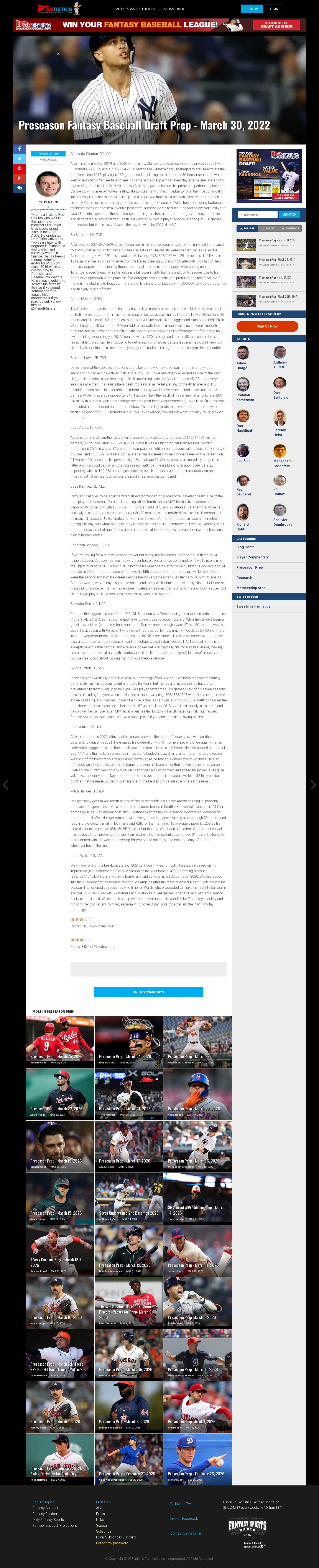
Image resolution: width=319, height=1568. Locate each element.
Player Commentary (253, 557)
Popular (249, 228)
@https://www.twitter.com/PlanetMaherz (53, 209)
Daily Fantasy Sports (48, 1520)
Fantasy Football (45, 1514)
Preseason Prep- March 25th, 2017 (278, 297)
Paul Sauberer (244, 491)
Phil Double (279, 491)
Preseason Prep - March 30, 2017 (277, 240)
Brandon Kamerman (245, 397)
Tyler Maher (48, 202)
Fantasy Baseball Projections (55, 1525)
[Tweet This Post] (19, 159)
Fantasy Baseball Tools (135, 9)
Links (100, 1520)
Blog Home (246, 547)
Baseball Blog (173, 9)
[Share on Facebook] (19, 149)
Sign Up (252, 9)
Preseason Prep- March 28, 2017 (277, 260)
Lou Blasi (244, 461)
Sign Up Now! (267, 326)
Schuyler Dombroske (282, 522)
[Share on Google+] (19, 179)
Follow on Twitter (183, 1504)
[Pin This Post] (19, 169)
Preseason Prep (48, 153)
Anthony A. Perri (280, 364)
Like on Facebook (184, 1519)
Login (273, 9)
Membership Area (251, 588)
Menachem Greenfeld (282, 463)
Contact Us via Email (186, 1533)
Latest (270, 228)
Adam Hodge (242, 365)
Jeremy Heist (279, 432)
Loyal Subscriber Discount (116, 1537)
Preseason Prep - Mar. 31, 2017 (276, 277)
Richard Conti (243, 526)
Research (244, 578)
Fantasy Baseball (46, 1508)
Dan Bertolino (280, 395)
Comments (292, 228)
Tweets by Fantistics (253, 606)
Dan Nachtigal (244, 428)
